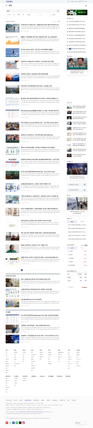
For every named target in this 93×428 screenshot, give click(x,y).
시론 (77, 356)
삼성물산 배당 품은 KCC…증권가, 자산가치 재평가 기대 (36, 184)
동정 (68, 365)
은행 (15, 354)
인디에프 (71, 251)
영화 (6, 383)
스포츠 (7, 389)
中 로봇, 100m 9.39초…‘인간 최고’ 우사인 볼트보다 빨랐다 (37, 49)
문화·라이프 (8, 376)
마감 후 (77, 361)
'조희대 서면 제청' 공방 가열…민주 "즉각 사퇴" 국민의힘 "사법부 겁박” (79, 151)
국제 (49, 350)
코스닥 (82, 248)
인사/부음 (69, 363)
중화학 (32, 359)
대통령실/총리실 (61, 352)
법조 (68, 352)
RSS (86, 1)
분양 (23, 359)
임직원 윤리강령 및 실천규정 (36, 411)
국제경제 (49, 352)
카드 (15, 361)
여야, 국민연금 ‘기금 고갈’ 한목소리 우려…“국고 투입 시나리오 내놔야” (39, 123)
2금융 (15, 359)
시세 (6, 356)
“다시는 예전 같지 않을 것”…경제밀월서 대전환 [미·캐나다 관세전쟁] (79, 113)
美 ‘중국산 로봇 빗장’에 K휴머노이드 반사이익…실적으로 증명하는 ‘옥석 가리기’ (42, 98)
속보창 (76, 1)
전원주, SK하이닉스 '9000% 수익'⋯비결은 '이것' (34, 245)
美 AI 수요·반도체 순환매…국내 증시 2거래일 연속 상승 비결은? (38, 147)
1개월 (19, 14)
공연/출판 (7, 387)
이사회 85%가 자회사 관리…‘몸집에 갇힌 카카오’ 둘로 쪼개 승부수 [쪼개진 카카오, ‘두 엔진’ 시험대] (47, 25)
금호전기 (71, 254)
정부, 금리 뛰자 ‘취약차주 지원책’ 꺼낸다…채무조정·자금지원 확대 (38, 233)
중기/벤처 (33, 368)
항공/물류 (33, 361)
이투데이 (14, 409)
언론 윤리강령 (22, 411)
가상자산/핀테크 (17, 363)
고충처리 (42, 400)
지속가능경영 (67, 376)
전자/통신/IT (33, 354)
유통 (32, 363)
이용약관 (20, 400)
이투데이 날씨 (59, 376)
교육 (68, 354)
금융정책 (15, 352)
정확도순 (54, 21)
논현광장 (77, 354)
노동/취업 (69, 359)
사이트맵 (73, 400)
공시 (6, 352)
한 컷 (15, 385)
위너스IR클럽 (50, 376)
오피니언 (78, 350)
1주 (14, 14)
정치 (59, 350)
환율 (6, 368)
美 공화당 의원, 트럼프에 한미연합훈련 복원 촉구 (79, 28)
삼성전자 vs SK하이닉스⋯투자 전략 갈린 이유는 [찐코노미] (37, 135)
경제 (40, 350)
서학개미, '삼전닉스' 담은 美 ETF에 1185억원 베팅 (34, 74)
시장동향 (24, 352)
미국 (49, 356)
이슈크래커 (16, 378)
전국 (68, 361)
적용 (54, 14)
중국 (49, 359)
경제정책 (41, 352)
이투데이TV (25, 376)
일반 (6, 372)
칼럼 (77, 363)
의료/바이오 (33, 365)
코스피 (72, 248)
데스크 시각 (78, 359)
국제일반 (49, 354)
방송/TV (7, 380)
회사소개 (15, 400)
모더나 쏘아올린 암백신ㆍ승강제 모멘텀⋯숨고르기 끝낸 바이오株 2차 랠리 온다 (42, 209)
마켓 (6, 350)
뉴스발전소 (16, 376)
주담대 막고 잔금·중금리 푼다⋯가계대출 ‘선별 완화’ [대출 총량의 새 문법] (79, 145)
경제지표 (41, 354)
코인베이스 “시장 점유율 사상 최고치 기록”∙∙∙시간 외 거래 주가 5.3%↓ (40, 335)
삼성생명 (71, 261)
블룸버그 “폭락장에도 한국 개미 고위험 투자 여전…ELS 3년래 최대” (39, 37)
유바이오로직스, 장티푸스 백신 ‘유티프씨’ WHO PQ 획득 (36, 220)
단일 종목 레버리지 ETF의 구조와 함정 (31, 299)
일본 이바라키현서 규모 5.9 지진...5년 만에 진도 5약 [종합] (81, 24)
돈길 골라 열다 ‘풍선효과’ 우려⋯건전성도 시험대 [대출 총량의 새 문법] (79, 135)
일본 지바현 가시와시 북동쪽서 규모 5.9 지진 (78, 31)
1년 (23, 14)
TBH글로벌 (71, 258)
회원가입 (72, 1)
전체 (9, 14)
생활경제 (41, 356)
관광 (6, 378)
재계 (32, 352)
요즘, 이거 (16, 380)
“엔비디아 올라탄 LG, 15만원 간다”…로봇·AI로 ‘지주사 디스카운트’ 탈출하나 (41, 196)
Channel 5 (42, 376)
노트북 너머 (78, 365)
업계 (23, 354)
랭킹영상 (24, 380)
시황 (6, 354)
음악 (6, 385)
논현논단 (77, 352)
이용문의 (48, 400)
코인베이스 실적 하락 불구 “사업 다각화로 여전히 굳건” (35, 325)
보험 (15, 356)
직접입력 (28, 14)
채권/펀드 (7, 365)
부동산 (24, 350)
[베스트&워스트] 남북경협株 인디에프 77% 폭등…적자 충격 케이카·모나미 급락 (42, 111)
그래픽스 (15, 383)
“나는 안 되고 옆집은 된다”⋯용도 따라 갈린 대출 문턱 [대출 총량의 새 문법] (79, 140)
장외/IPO (7, 359)
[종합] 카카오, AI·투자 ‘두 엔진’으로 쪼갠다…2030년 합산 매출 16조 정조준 (41, 257)
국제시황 (7, 370)
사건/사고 (69, 356)
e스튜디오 (24, 378)
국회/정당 (59, 354)
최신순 (59, 21)
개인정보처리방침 (28, 400)
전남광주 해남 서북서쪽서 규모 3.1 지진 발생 (79, 48)
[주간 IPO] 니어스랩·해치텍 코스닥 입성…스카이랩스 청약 (36, 86)
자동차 (32, 356)
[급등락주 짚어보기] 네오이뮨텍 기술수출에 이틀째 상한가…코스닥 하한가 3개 (41, 159)
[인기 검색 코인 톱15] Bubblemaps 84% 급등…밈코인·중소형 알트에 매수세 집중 (43, 315)
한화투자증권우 (72, 265)
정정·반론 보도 (54, 400)
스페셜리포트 (33, 376)
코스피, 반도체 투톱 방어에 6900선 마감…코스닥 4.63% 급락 (38, 172)
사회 (69, 350)
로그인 (69, 1)
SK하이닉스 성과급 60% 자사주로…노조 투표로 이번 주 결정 (37, 61)
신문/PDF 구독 (81, 1)
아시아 (49, 361)
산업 (32, 350)
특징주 (72, 221)
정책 (23, 356)
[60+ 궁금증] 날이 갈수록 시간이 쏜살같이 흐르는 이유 (35, 279)
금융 (15, 350)
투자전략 (82, 221)
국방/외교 (59, 356)
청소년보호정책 (36, 400)
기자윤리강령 (28, 411)
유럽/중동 (50, 363)
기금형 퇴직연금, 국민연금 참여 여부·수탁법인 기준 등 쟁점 (36, 289)
